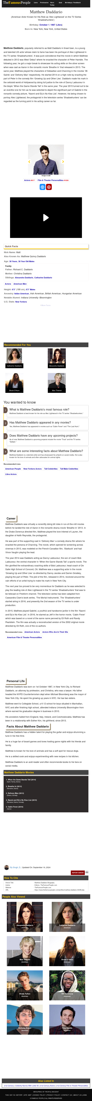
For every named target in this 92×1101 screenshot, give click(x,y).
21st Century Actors (47, 1085)
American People (13, 468)
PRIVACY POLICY (54, 1095)
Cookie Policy (39, 1095)
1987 (52, 24)
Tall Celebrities (51, 468)
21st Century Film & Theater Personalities (72, 1085)
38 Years (13, 261)
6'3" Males (30, 289)
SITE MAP (28, 1095)
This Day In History (14, 1095)
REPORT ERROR (78, 873)
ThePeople (16, 2)
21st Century (9, 1085)
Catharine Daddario (43, 277)
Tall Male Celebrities (69, 468)
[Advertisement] (47, 37)
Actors (27, 180)
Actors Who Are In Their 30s (55, 632)
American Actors (32, 632)
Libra (59, 24)
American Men (20, 283)
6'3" (14, 289)
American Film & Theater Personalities (24, 637)
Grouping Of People (42, 1092)
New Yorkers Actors (32, 468)
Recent (55, 1092)
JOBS (85, 1095)
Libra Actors (11, 474)
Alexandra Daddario (24, 277)
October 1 (44, 24)
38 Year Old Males (26, 261)
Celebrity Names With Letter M (26, 1085)
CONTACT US (67, 1095)
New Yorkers (21, 301)
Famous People (38, 1098)
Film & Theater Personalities (50, 180)
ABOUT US (77, 1095)
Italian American (21, 293)
